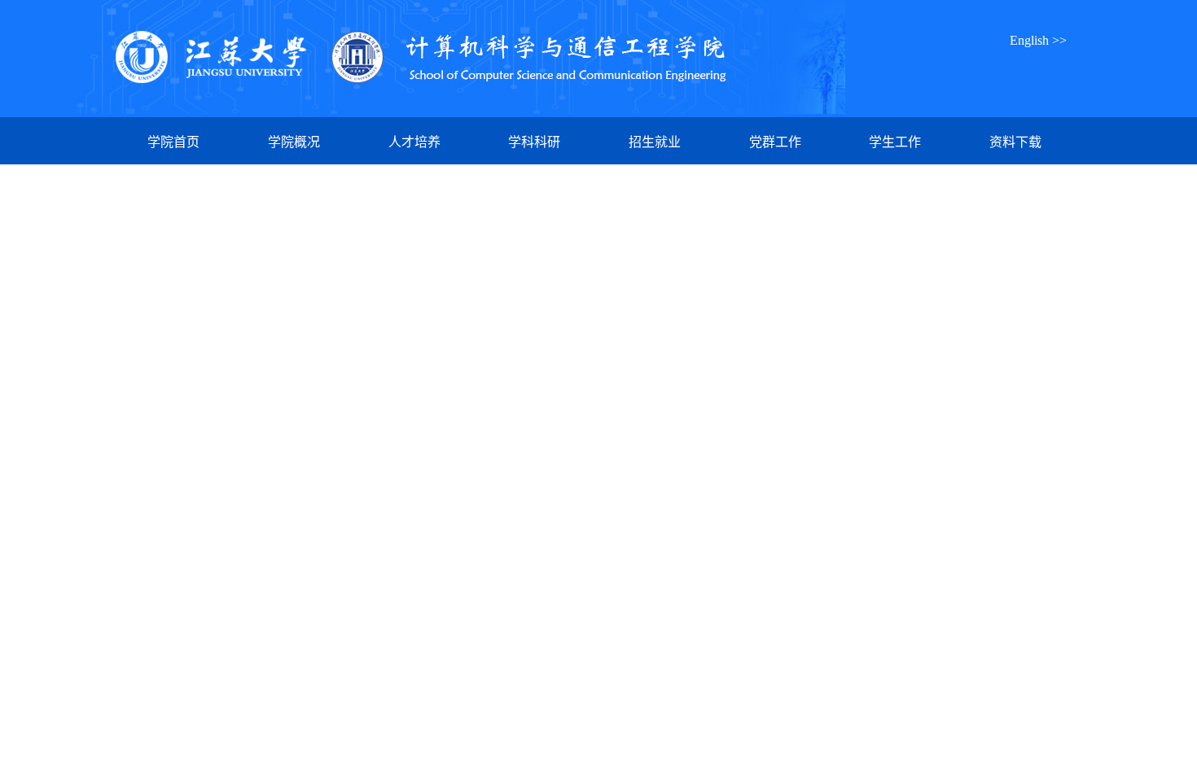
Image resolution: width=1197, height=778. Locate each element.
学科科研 (534, 142)
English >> (1038, 40)
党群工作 (775, 142)
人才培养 (414, 142)
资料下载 (1015, 142)
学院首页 (173, 142)
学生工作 (895, 142)
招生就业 (655, 142)
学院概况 (294, 142)
